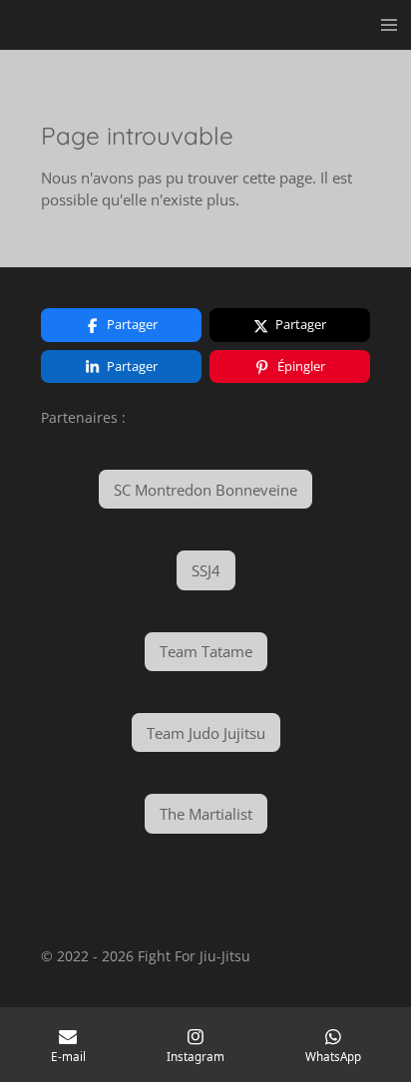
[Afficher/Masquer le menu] (389, 25)
